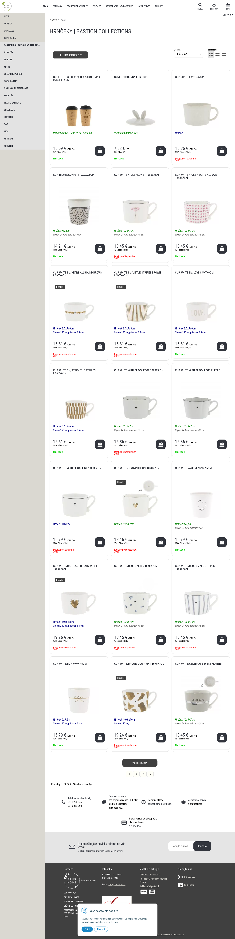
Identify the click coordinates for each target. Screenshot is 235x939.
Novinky (8, 23)
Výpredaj (9, 31)
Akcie (6, 16)
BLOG (45, 6)
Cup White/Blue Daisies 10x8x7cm (135, 566)
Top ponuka (10, 38)
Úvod (54, 20)
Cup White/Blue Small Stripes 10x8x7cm (195, 567)
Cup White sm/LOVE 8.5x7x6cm (194, 272)
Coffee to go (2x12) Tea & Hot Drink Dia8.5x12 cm (76, 78)
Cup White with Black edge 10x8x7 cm (139, 370)
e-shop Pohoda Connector (160, 934)
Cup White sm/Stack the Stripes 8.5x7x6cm (74, 372)
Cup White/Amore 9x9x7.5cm (193, 468)
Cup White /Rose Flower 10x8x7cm (136, 174)
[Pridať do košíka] (100, 151)
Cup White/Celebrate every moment (199, 663)
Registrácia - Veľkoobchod (119, 6)
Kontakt (97, 6)
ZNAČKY (159, 6)
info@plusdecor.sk (117, 884)
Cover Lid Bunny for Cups (131, 77)
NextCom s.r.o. (178, 934)
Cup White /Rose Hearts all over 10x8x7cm (196, 176)
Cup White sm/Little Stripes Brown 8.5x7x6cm (137, 274)
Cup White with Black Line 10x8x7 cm (77, 468)
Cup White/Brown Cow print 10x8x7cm (139, 663)
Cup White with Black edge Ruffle (197, 370)
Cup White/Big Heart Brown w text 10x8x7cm (76, 567)
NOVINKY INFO (144, 6)
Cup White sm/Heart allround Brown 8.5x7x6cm (77, 274)
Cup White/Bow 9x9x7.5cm (70, 663)
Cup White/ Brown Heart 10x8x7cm (137, 468)
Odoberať (202, 846)
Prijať (87, 929)
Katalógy (57, 6)
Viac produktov (139, 762)
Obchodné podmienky (77, 6)
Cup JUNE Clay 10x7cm (189, 77)
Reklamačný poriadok (149, 886)
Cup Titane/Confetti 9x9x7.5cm (73, 174)
